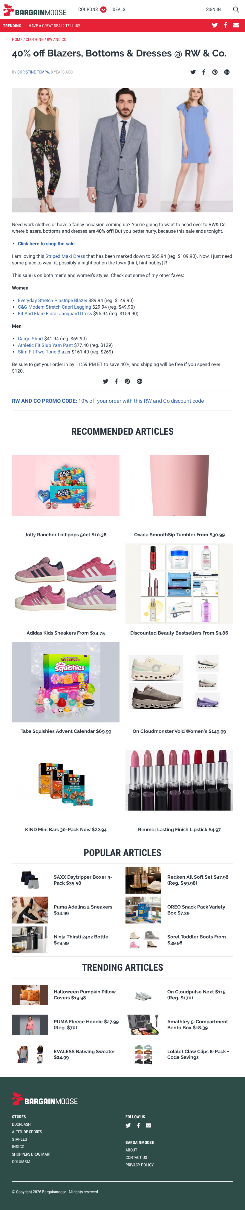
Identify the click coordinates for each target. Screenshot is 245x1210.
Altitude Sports (27, 1131)
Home (17, 39)
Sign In (213, 9)
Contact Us (136, 1157)
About (131, 1150)
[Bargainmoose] (34, 9)
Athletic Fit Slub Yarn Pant (45, 345)
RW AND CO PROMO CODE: (45, 401)
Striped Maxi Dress (65, 256)
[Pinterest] (215, 72)
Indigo (18, 1146)
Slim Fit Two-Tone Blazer (44, 352)
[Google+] (227, 72)
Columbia (21, 1161)
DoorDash (21, 1124)
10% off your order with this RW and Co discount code (141, 401)
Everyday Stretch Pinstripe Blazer (52, 300)
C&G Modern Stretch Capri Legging (54, 307)
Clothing (35, 39)
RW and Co (56, 39)
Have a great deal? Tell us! (54, 25)
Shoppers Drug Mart (31, 1154)
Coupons (88, 9)
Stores (19, 1116)
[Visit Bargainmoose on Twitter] (215, 25)
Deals (119, 9)
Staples (19, 1139)
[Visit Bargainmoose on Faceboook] (225, 25)
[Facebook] (204, 72)
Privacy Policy (139, 1164)
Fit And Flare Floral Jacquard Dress (55, 313)
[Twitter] (193, 72)
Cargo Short (30, 338)
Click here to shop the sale (46, 243)
